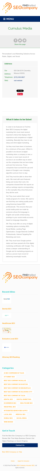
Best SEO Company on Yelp (12, 452)
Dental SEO (8, 399)
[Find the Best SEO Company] (20, 8)
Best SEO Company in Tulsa (14, 395)
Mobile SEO (8, 418)
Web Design (8, 422)
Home (13, 461)
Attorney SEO (9, 377)
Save (21, 94)
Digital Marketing (24, 399)
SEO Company (21, 465)
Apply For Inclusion (23, 461)
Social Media (22, 418)
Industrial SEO (10, 407)
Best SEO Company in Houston (16, 384)
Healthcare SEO (26, 403)
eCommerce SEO (10, 403)
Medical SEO (20, 414)
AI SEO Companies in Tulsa (14, 373)
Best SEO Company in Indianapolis (17, 388)
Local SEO (8, 414)
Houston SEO (30, 465)
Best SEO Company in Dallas (15, 380)
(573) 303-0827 (19, 77)
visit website (18, 80)
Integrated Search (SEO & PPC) (15, 410)
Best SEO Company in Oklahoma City (18, 392)
